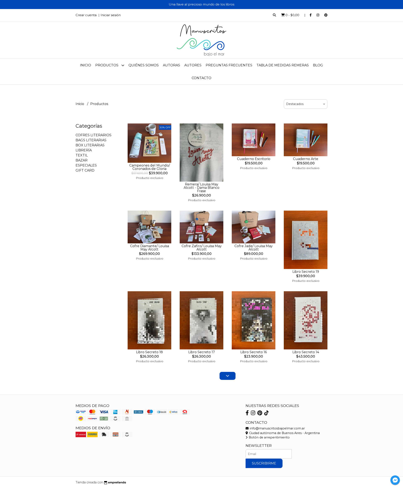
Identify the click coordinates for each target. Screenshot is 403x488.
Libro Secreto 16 (253, 352)
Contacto (201, 78)
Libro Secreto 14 (305, 352)
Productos (107, 65)
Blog (318, 65)
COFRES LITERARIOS (93, 135)
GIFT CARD (85, 170)
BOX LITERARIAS (90, 145)
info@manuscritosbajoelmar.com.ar (277, 428)
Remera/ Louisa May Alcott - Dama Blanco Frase (201, 187)
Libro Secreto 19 (305, 272)
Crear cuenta (86, 15)
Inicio (85, 65)
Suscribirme (264, 463)
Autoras (171, 65)
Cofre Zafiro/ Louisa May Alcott (202, 247)
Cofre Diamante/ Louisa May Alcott (149, 247)
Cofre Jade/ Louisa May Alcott (253, 247)
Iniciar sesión (111, 15)
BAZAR (82, 160)
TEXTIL (82, 155)
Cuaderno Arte (305, 159)
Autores (193, 65)
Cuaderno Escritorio (253, 159)
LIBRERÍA (84, 150)
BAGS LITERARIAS (91, 140)
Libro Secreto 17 (201, 352)
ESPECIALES (86, 165)
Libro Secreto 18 (149, 352)
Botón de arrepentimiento (269, 437)
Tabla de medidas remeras (282, 65)
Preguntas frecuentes (229, 65)
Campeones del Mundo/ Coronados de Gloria (149, 167)
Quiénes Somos (143, 65)
